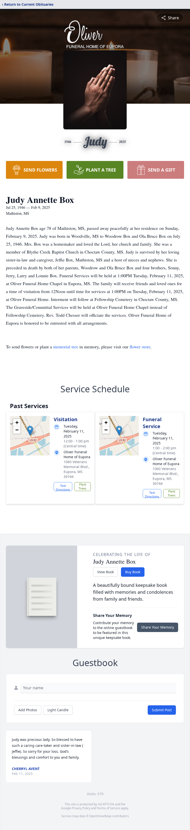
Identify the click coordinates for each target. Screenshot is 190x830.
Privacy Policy (81, 808)
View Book (105, 572)
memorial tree (65, 347)
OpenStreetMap (100, 816)
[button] (30, 431)
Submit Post (162, 710)
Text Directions (63, 487)
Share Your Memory (157, 627)
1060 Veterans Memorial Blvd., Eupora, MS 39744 (77, 469)
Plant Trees (82, 486)
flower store (140, 347)
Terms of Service (108, 808)
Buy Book (132, 572)
